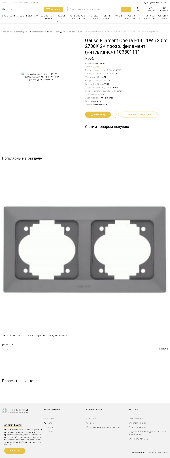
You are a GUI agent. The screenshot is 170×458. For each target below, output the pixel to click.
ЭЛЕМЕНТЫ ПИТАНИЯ (46, 17)
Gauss (96, 66)
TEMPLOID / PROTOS (157, 452)
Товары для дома (138, 427)
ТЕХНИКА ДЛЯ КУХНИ (149, 17)
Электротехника (137, 423)
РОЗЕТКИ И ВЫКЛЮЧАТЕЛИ (133, 17)
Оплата (13, 2)
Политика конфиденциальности (103, 427)
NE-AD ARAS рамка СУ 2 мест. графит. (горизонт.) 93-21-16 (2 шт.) (35, 335)
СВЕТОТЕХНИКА (10, 16)
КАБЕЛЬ (118, 16)
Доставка (23, 2)
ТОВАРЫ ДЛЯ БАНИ (107, 17)
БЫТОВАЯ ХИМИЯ (94, 17)
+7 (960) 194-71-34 (156, 2)
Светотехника (136, 418)
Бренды (34, 2)
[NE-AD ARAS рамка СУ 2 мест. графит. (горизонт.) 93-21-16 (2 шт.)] (85, 250)
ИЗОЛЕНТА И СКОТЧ (162, 17)
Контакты (91, 418)
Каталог (55, 9)
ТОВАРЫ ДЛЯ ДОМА (60, 18)
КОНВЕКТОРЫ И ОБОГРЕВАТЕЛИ (78, 17)
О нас (4, 2)
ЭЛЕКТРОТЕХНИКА (29, 16)
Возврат (48, 427)
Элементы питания (138, 439)
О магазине (92, 423)
